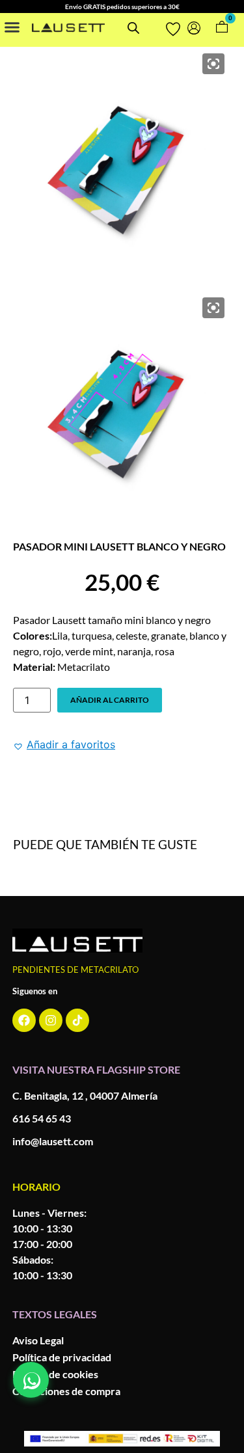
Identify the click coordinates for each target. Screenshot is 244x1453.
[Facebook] (24, 1020)
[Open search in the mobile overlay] (132, 27)
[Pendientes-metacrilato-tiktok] (77, 1020)
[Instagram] (50, 1020)
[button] (12, 26)
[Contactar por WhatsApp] (31, 1380)
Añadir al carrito (109, 700)
